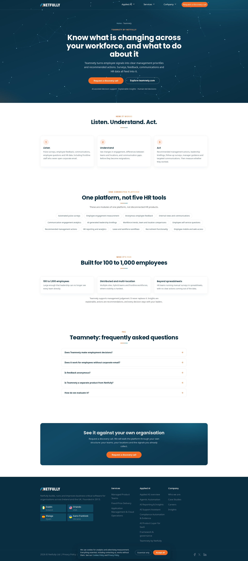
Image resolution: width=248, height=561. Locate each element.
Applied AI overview (150, 494)
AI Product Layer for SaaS (150, 525)
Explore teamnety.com (142, 80)
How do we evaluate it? (77, 392)
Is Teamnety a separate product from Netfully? (89, 382)
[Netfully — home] (50, 5)
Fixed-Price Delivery (121, 503)
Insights (172, 509)
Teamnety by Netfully (151, 540)
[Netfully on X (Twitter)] (199, 554)
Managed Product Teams (120, 496)
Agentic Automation (150, 499)
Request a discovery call (194, 4)
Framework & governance (147, 533)
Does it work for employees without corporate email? (92, 362)
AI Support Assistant (150, 509)
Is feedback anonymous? (77, 372)
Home (119, 23)
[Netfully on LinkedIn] (204, 554)
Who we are (174, 494)
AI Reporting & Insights (152, 504)
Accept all (160, 552)
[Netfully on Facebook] (194, 554)
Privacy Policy (69, 554)
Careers (172, 504)
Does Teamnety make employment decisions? (89, 352)
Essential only (143, 552)
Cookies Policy (98, 555)
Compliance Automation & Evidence (152, 516)
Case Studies (174, 499)
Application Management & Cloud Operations (122, 512)
